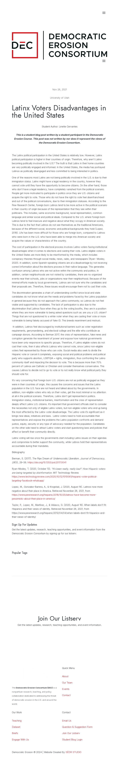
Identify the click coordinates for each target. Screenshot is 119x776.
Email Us (66, 720)
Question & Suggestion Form (77, 726)
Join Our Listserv (71, 733)
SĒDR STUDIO (73, 752)
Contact (66, 695)
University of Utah (59, 97)
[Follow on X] (104, 18)
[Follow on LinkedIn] (93, 18)
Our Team (67, 682)
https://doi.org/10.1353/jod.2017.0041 (47, 462)
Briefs (15, 733)
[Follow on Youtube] (99, 18)
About (65, 676)
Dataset (16, 726)
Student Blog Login (72, 739)
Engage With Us (20, 739)
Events (65, 689)
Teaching (16, 720)
